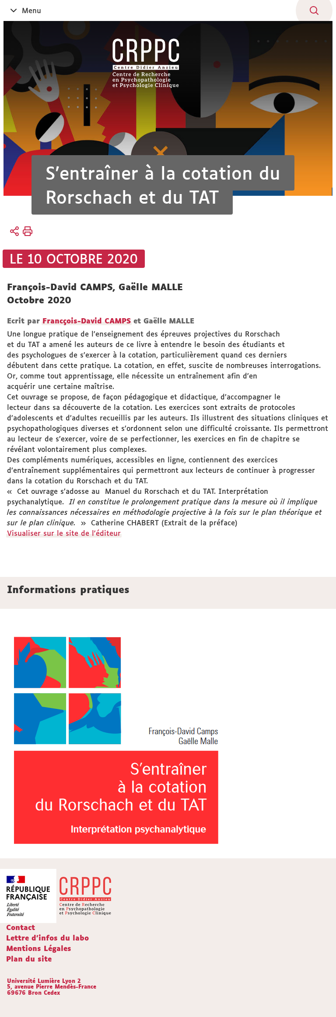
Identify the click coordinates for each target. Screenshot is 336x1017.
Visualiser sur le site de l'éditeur (64, 533)
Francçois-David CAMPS (86, 320)
